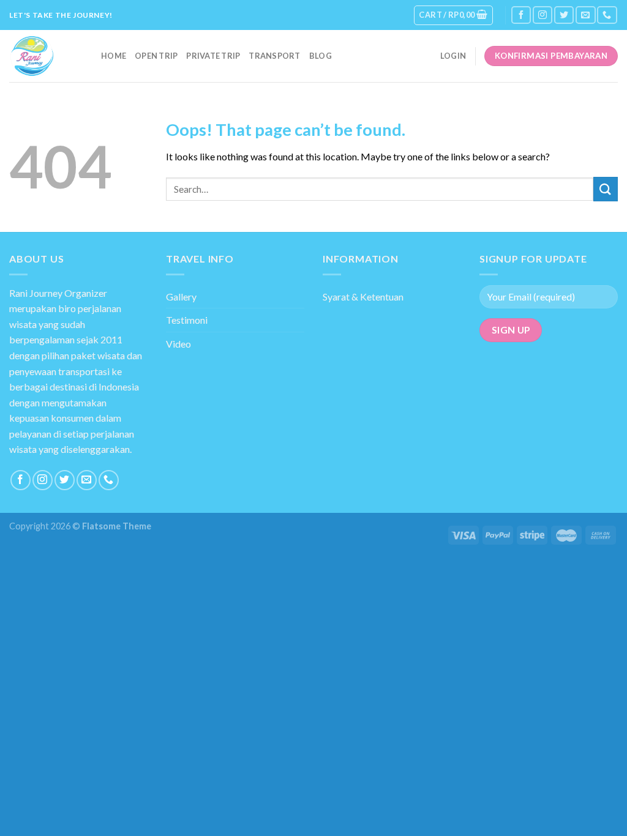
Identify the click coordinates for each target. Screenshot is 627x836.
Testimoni (187, 320)
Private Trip (213, 56)
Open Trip (156, 56)
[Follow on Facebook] (521, 15)
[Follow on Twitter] (564, 15)
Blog (320, 56)
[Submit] (605, 189)
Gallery (181, 296)
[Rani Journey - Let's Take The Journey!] (46, 56)
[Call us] (607, 15)
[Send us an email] (585, 15)
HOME (113, 56)
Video (178, 343)
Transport (274, 56)
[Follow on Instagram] (542, 15)
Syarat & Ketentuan (363, 296)
